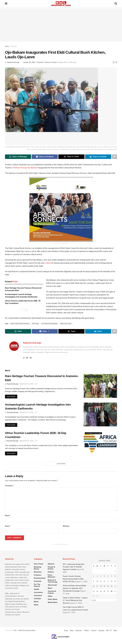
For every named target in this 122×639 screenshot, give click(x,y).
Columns (37, 575)
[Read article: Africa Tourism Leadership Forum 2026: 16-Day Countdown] (100, 443)
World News (52, 602)
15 (115, 581)
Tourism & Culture (50, 62)
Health (36, 589)
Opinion (51, 564)
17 (97, 586)
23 (93, 591)
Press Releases (51, 576)
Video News (52, 599)
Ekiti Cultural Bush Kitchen (20, 323)
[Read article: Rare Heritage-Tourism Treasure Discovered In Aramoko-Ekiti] (100, 386)
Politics (51, 572)
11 (101, 581)
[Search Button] (116, 3)
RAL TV (109, 630)
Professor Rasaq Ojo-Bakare (25, 168)
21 (111, 586)
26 (104, 591)
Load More (61, 463)
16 (93, 586)
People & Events (51, 568)
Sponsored (52, 585)
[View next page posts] (26, 310)
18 (101, 586)
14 (111, 581)
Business (38, 572)
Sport (50, 588)
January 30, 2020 (29, 62)
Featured (14, 46)
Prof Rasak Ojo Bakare (50, 323)
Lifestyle (37, 598)
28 (111, 591)
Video (50, 596)
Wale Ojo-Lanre (65, 323)
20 (108, 586)
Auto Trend (38, 564)
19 (104, 586)
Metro (36, 602)
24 (97, 591)
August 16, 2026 (27, 441)
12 (104, 581)
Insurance (38, 595)
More (115, 630)
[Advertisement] (61, 25)
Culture (48, 263)
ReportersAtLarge (13, 62)
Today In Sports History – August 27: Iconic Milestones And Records (75, 600)
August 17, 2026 (27, 412)
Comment (9, 485)
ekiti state (35, 323)
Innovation (38, 592)
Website (66, 526)
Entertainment (39, 578)
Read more (12, 396)
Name (8, 515)
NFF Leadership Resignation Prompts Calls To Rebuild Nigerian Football (73, 566)
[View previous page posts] (22, 310)
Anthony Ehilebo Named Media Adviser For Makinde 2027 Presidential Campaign (74, 588)
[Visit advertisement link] (61, 209)
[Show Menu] (6, 3)
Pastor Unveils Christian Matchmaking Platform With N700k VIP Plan (73, 578)
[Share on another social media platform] (114, 156)
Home (7, 46)
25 (101, 591)
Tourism (94, 630)
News (36, 605)
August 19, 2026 (27, 384)
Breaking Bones (37, 568)
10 (97, 581)
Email (8, 526)
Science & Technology (52, 581)
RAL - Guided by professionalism (24, 630)
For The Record (37, 585)
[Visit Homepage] (61, 3)
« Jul (93, 600)
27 (108, 591)
